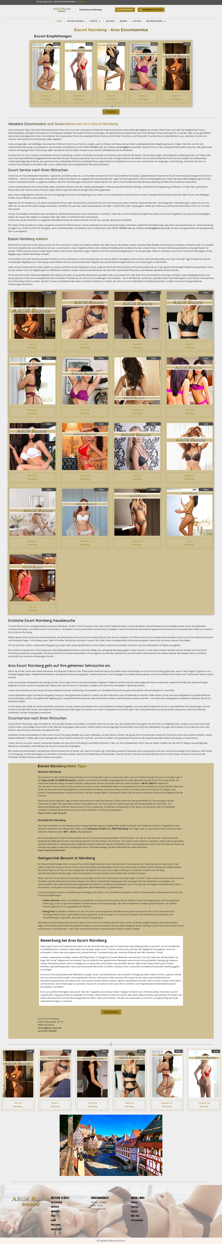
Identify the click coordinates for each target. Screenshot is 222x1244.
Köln (53, 1215)
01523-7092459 (90, 147)
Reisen (123, 21)
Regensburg (56, 1202)
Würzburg (56, 1224)
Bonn (53, 1220)
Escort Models (75, 21)
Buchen (110, 21)
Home (59, 21)
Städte (93, 21)
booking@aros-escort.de (129, 147)
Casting (136, 21)
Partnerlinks (137, 1220)
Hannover (55, 1211)
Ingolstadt (56, 1229)
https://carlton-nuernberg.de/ (52, 813)
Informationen (154, 21)
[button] (2, 71)
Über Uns (135, 1215)
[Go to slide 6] (114, 106)
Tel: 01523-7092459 (47, 1031)
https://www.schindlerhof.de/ (51, 850)
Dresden (55, 1206)
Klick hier (80, 1)
